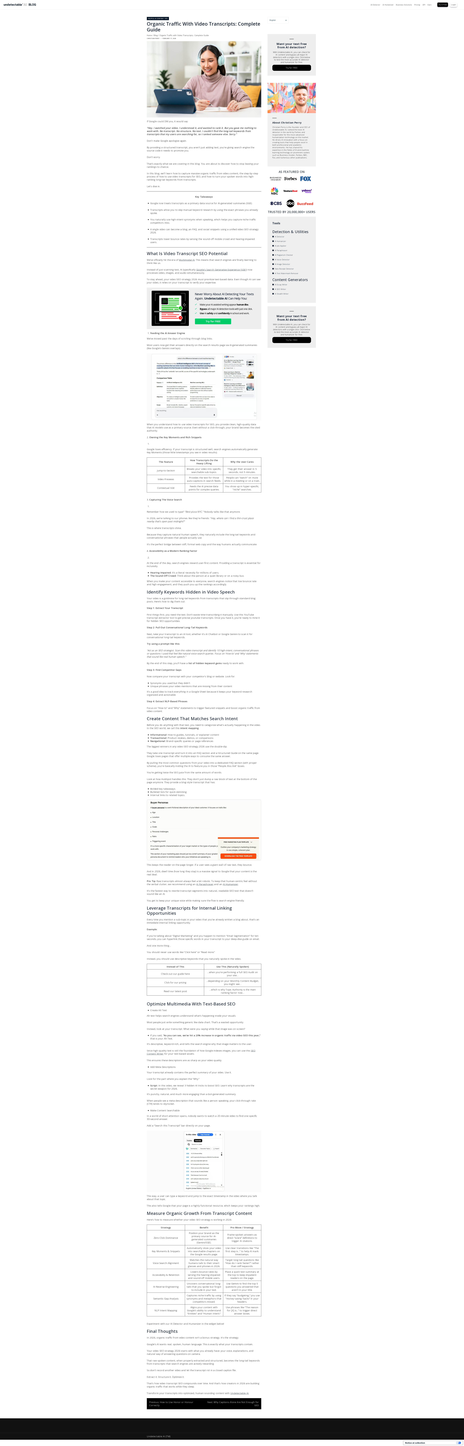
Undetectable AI (239, 1393)
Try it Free (443, 5)
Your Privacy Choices (442, 1443)
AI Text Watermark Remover (286, 273)
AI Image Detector (282, 264)
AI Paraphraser (204, 884)
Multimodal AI (187, 259)
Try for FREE (213, 321)
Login (453, 5)
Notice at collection (415, 1443)
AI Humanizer (388, 5)
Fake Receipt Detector (284, 269)
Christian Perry (153, 38)
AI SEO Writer (280, 289)
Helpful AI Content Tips (158, 19)
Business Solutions (404, 5)
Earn (429, 5)
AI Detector (375, 5)
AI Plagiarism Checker (284, 255)
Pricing (417, 5)
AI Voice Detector (282, 259)
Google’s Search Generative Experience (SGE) (221, 269)
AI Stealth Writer (282, 294)
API (424, 5)
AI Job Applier (280, 246)
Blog (156, 35)
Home (149, 35)
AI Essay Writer (281, 284)
